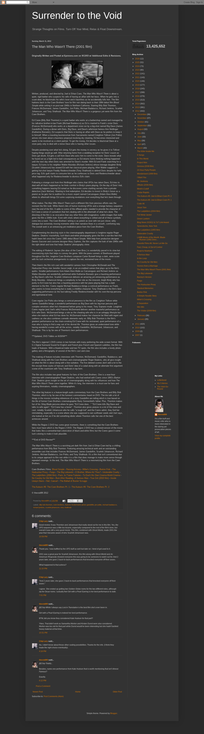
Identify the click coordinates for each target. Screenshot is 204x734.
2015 (137, 100)
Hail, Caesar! (52, 481)
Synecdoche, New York (147, 226)
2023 (137, 70)
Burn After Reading (64, 478)
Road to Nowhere (144, 251)
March (140, 148)
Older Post (117, 692)
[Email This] (69, 501)
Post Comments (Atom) (54, 696)
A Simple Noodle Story (147, 296)
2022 (137, 73)
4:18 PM (42, 651)
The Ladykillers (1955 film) (148, 230)
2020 (137, 81)
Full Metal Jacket (144, 215)
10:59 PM (43, 536)
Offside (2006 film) (145, 185)
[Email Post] (64, 501)
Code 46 (141, 204)
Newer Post (38, 692)
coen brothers (58, 505)
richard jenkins (38, 507)
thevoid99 (43, 545)
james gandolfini (88, 505)
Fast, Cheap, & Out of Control (149, 247)
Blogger (113, 713)
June (139, 137)
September (142, 125)
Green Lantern (143, 219)
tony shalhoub (66, 507)
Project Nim (142, 162)
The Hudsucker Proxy (146, 284)
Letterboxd (161, 380)
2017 (137, 92)
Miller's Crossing (90, 469)
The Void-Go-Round (163, 388)
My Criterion (162, 383)
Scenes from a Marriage (147, 266)
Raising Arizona (73, 469)
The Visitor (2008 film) (146, 311)
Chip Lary (43, 521)
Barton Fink (105, 469)
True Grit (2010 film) (99, 478)
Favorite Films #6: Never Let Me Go (152, 243)
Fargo (52, 472)
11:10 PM (43, 568)
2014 (137, 104)
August (140, 129)
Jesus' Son (141, 207)
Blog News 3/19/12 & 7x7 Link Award (153, 222)
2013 (137, 107)
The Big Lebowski (65, 472)
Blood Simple (58, 469)
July (139, 133)
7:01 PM (42, 595)
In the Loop (142, 258)
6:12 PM (42, 680)
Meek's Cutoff (143, 189)
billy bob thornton (45, 505)
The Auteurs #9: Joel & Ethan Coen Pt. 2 (154, 196)
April (139, 144)
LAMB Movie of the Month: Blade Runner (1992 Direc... (151, 238)
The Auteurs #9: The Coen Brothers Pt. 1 (51, 487)
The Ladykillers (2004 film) (44, 475)
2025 (137, 62)
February (141, 315)
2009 (137, 331)
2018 (137, 89)
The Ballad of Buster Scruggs (73, 481)
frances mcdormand (73, 505)
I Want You (141, 177)
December (142, 114)
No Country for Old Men (43, 478)
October (141, 122)
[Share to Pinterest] (81, 501)
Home (77, 692)
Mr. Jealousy (142, 181)
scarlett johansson (52, 507)
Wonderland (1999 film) (147, 174)
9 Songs (140, 155)
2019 (137, 85)
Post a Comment (43, 686)
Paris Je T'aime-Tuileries (69, 475)
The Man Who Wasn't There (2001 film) (154, 269)
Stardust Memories (145, 288)
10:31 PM (43, 633)
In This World (142, 159)
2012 (137, 111)
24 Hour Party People (146, 170)
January (141, 319)
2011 (137, 324)
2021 (137, 77)
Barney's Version (144, 277)
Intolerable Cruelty (111, 472)
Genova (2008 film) (145, 166)
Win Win (140, 307)
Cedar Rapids (143, 192)
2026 (137, 59)
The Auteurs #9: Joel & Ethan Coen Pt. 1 (154, 200)
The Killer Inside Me (145, 151)
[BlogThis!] (72, 501)
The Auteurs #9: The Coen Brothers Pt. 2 (90, 487)
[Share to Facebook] (78, 501)
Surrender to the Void (77, 15)
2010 (137, 328)
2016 (137, 96)
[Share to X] (75, 501)
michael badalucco (109, 505)
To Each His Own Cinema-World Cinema (101, 475)
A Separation (142, 303)
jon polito (98, 505)
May (139, 141)
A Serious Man (81, 478)
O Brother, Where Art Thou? (88, 472)
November (142, 118)
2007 (137, 335)
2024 (137, 66)
